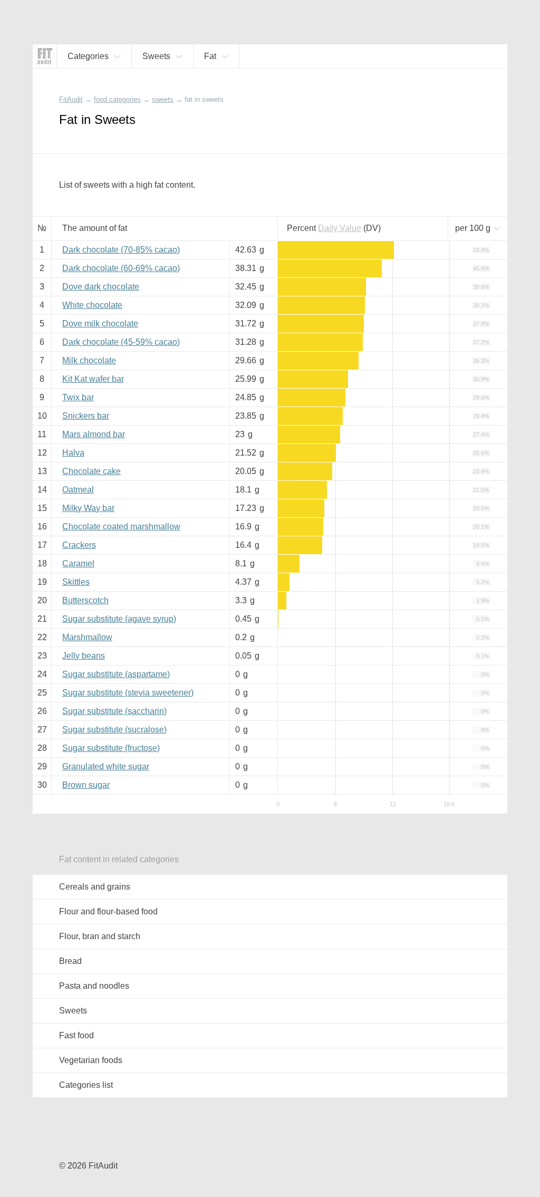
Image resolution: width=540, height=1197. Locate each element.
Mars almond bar (93, 434)
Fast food (76, 1035)
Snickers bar (85, 415)
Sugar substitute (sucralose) (114, 729)
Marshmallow (87, 637)
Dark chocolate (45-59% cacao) (121, 341)
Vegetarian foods (90, 1060)
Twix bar (78, 397)
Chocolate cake (91, 471)
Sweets (73, 1010)
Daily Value (339, 228)
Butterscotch (85, 600)
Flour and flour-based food (108, 911)
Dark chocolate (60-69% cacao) (121, 268)
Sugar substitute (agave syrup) (119, 618)
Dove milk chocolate (100, 323)
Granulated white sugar (105, 766)
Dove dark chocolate (100, 286)
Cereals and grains (94, 886)
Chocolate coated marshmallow (121, 526)
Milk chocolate (89, 360)
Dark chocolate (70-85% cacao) (121, 249)
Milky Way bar (88, 508)
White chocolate (92, 305)
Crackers (79, 544)
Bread (70, 961)
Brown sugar (86, 784)
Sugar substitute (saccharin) (114, 711)
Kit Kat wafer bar (93, 378)
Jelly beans (83, 655)
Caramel (78, 563)
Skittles (76, 581)
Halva (73, 452)
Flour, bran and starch (99, 936)
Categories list (86, 1084)
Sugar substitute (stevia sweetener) (128, 692)
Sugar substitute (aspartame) (116, 674)
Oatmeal (78, 489)
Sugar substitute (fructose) (111, 748)
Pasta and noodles (94, 985)
